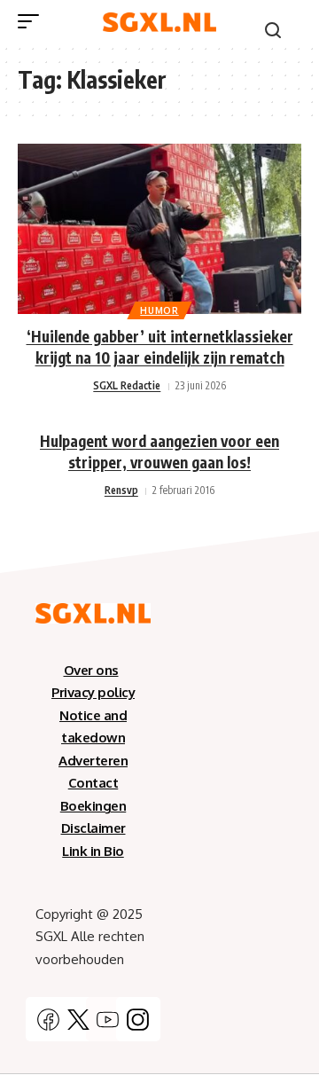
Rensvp (121, 490)
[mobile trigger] (33, 21)
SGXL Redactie (126, 385)
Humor (159, 310)
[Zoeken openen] (273, 30)
